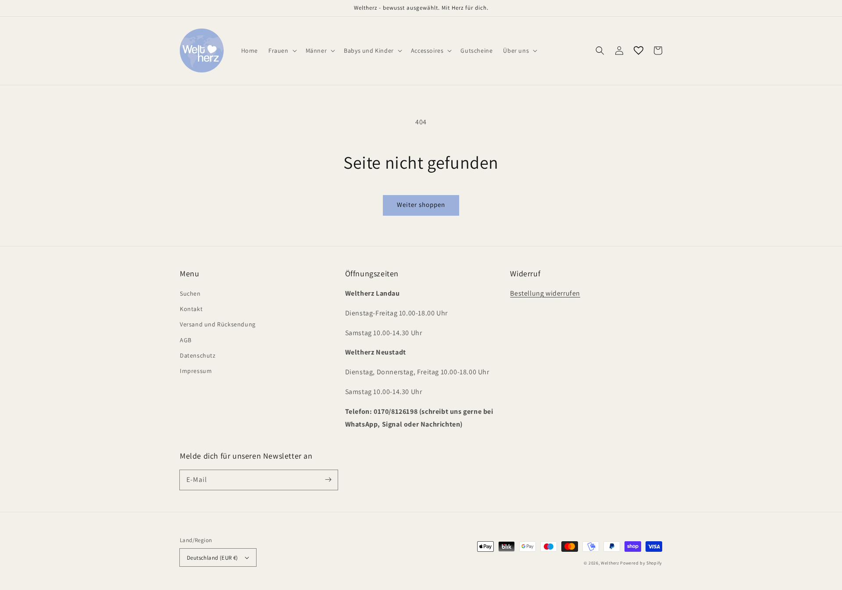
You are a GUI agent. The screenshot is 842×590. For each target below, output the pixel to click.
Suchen (190, 293)
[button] (600, 50)
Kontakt (191, 309)
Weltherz (610, 563)
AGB (186, 340)
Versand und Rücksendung (218, 324)
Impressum (196, 371)
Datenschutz (198, 355)
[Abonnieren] (328, 479)
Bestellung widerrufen (545, 293)
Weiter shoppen (421, 204)
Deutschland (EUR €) (212, 557)
